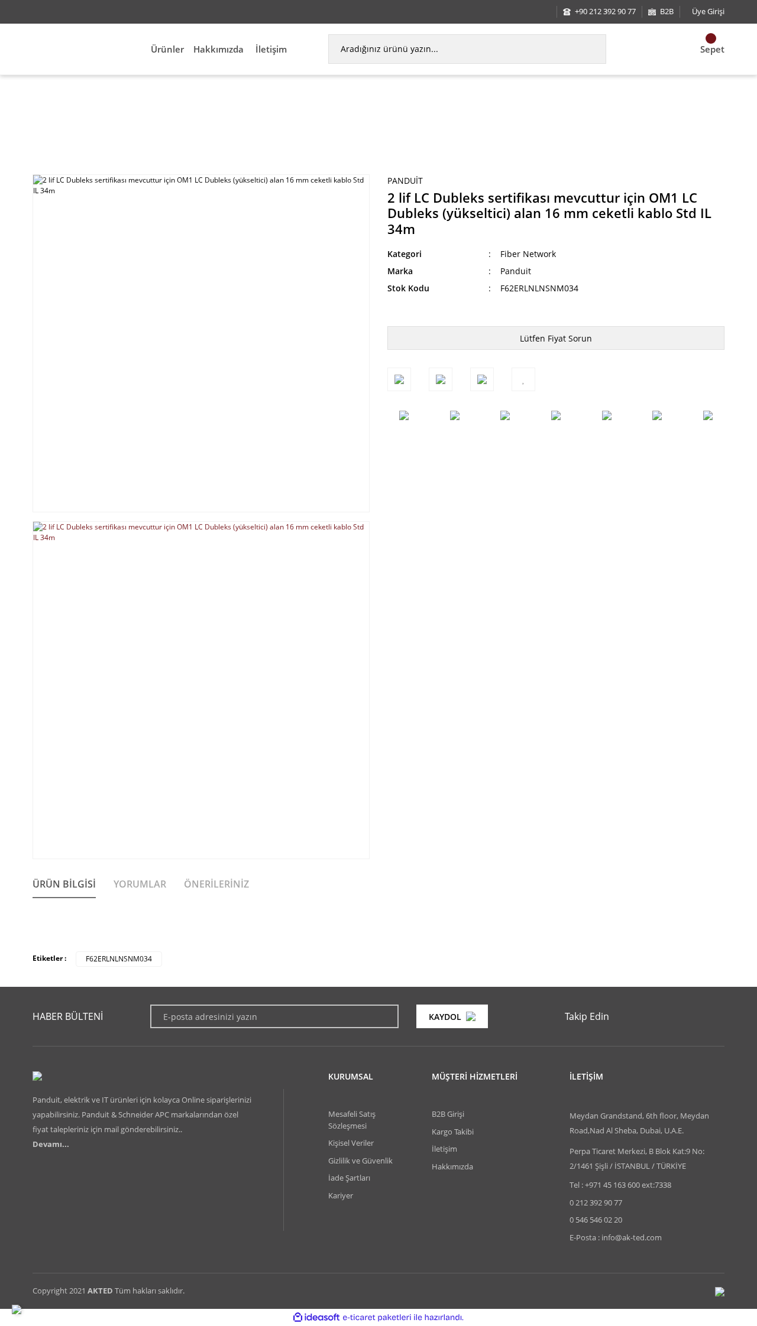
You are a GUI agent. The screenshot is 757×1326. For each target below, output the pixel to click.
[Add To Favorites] (523, 379)
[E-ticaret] (377, 1317)
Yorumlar (140, 884)
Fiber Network (528, 253)
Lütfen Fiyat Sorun (556, 338)
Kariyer (340, 1195)
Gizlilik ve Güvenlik (360, 1160)
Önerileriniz (216, 884)
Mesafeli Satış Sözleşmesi (352, 1120)
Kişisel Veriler (351, 1143)
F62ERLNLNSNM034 (119, 959)
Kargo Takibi (453, 1131)
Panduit (405, 180)
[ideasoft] (316, 1317)
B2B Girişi (448, 1114)
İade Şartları (349, 1177)
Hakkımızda (218, 49)
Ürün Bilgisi (64, 884)
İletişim (271, 49)
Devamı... (51, 1144)
